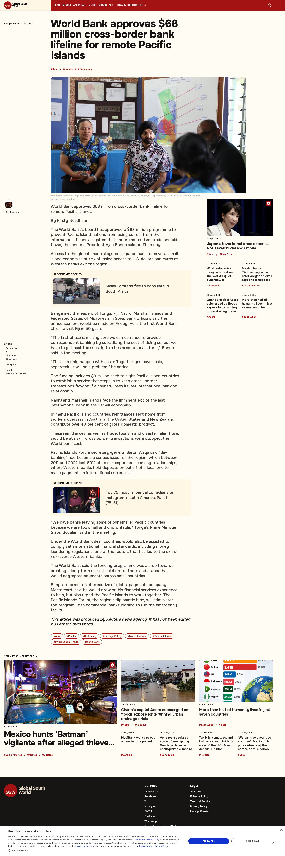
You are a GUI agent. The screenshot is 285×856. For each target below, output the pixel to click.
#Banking (126, 755)
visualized (106, 5)
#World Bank (91, 641)
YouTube (149, 816)
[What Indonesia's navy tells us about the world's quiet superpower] (222, 274)
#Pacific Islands (162, 636)
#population (249, 317)
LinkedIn (11, 355)
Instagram (150, 806)
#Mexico (32, 755)
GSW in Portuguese (130, 5)
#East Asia (225, 254)
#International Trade (66, 641)
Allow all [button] (209, 841)
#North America (137, 636)
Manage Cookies (200, 811)
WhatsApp (150, 821)
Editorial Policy (199, 796)
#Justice (47, 755)
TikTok (148, 811)
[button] (95, 851)
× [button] (281, 830)
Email (9, 370)
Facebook (11, 348)
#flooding (140, 725)
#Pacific (68, 69)
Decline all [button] (252, 841)
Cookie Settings (146, 846)
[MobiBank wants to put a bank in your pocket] (138, 743)
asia (57, 5)
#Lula (241, 755)
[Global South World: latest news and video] (25, 5)
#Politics (204, 755)
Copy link (11, 364)
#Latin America (251, 285)
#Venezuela (167, 755)
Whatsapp (11, 359)
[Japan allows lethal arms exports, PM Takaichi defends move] (240, 227)
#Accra (211, 317)
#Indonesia (213, 285)
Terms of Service (200, 801)
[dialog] (142, 841)
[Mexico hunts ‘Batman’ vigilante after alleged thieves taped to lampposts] (257, 274)
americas (79, 5)
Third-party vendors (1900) (146, 839)
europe (92, 5)
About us (195, 791)
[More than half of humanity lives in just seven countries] (257, 305)
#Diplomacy (85, 69)
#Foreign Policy (112, 636)
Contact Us (151, 791)
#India (222, 725)
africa (66, 5)
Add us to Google (16, 373)
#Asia (54, 69)
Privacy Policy (198, 806)
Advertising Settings (84, 846)
